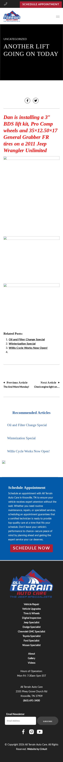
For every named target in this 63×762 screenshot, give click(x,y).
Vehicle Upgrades (31, 609)
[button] (5, 4)
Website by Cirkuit (37, 749)
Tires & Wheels (31, 613)
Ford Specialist (31, 641)
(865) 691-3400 (31, 700)
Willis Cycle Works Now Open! (28, 348)
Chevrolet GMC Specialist (31, 631)
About (31, 654)
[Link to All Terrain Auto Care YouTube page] (40, 732)
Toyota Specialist (32, 636)
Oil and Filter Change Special (27, 339)
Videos (31, 663)
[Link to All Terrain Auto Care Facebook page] (23, 732)
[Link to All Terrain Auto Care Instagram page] (31, 732)
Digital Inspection (31, 618)
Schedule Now (31, 548)
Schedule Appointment (40, 4)
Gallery (31, 658)
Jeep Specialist (31, 622)
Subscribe (47, 721)
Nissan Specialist (31, 645)
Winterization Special (22, 343)
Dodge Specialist (32, 627)
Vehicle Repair (31, 604)
